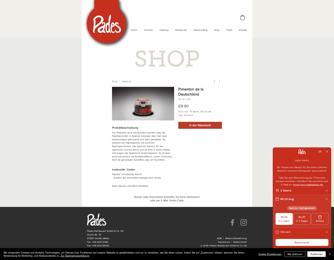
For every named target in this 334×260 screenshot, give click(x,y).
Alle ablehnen (294, 254)
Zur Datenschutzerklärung (75, 255)
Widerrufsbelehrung (236, 238)
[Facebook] (232, 222)
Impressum (224, 242)
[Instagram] (243, 222)
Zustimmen (316, 254)
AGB (219, 238)
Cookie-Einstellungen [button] (270, 254)
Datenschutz (240, 242)
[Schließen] (330, 254)
